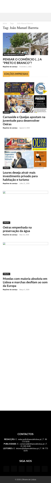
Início (5, 23)
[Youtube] (44, 469)
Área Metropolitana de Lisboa (14, 54)
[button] (4, 17)
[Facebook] (6, 469)
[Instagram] (14, 469)
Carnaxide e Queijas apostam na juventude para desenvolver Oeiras (24, 121)
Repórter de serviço (10, 67)
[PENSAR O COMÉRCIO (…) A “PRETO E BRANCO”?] (25, 44)
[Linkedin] (22, 469)
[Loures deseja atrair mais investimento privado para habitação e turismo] (25, 152)
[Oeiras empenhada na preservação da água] (25, 207)
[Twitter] (37, 469)
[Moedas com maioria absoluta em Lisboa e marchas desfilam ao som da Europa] (25, 258)
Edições (6, 112)
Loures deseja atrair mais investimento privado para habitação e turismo (20, 176)
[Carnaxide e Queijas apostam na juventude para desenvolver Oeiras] (25, 97)
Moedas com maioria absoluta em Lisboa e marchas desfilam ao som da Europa (25, 282)
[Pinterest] (29, 469)
